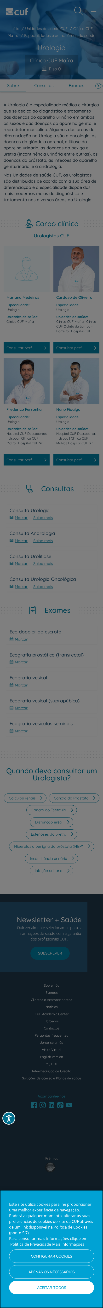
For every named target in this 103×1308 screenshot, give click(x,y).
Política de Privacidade (30, 1244)
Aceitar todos (51, 1287)
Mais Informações (68, 1244)
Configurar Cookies (51, 1256)
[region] (51, 1249)
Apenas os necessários (52, 1271)
